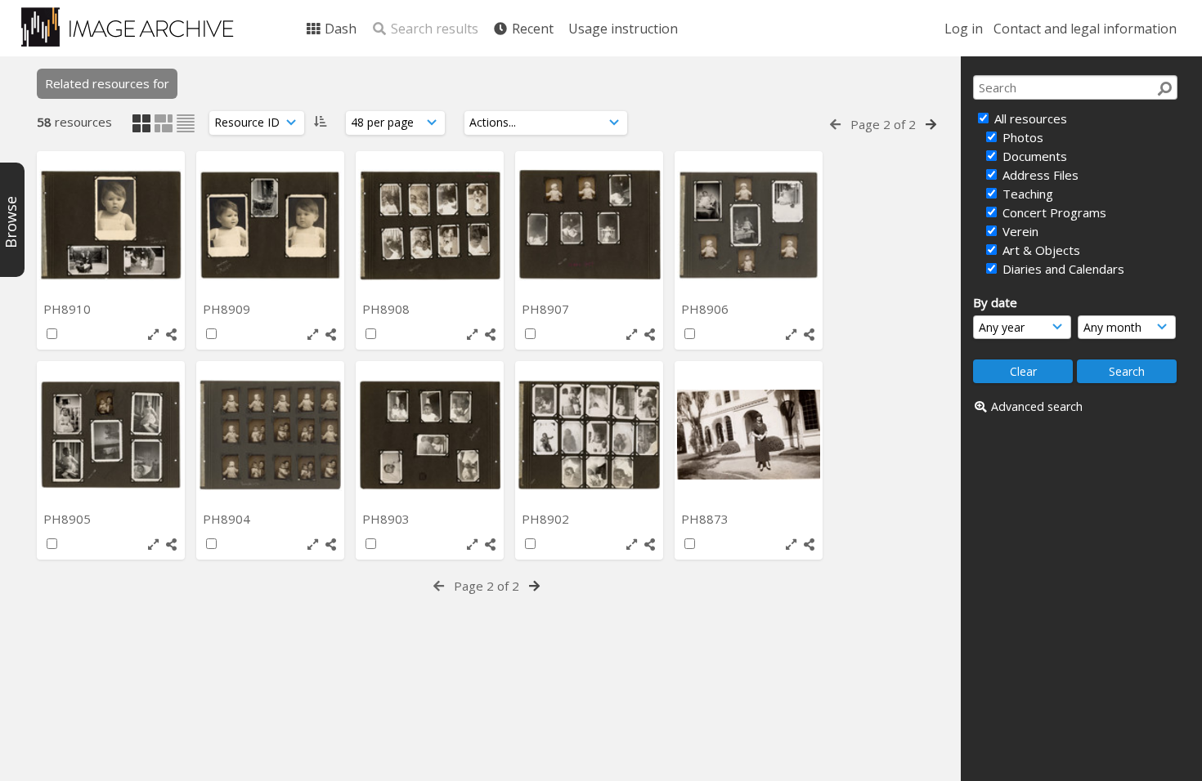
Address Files (1039, 175)
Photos (1021, 137)
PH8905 (68, 519)
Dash (339, 29)
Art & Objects (1039, 250)
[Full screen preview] (153, 334)
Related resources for (107, 83)
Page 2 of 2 (883, 124)
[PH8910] (110, 225)
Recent (531, 29)
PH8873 (706, 519)
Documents (1033, 156)
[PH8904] (270, 435)
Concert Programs (1052, 212)
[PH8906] (748, 225)
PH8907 (547, 309)
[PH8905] (110, 435)
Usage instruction (623, 29)
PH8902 (547, 519)
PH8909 (228, 309)
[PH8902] (589, 435)
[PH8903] (429, 435)
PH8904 (228, 519)
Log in (963, 29)
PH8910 (68, 309)
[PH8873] (748, 435)
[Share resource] (171, 334)
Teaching (1026, 193)
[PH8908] (429, 225)
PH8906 (706, 309)
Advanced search (1037, 406)
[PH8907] (589, 225)
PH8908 (387, 309)
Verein (1018, 231)
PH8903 (387, 519)
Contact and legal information (1085, 29)
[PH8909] (270, 225)
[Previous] (835, 124)
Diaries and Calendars (1061, 269)
